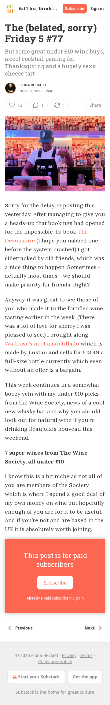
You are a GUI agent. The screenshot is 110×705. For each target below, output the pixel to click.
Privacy (69, 655)
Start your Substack (39, 677)
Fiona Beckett (33, 85)
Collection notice (55, 661)
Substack (25, 692)
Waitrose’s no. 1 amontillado (42, 343)
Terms (86, 655)
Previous (23, 628)
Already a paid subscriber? (55, 598)
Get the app (85, 677)
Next (90, 628)
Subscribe (74, 8)
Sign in (97, 8)
